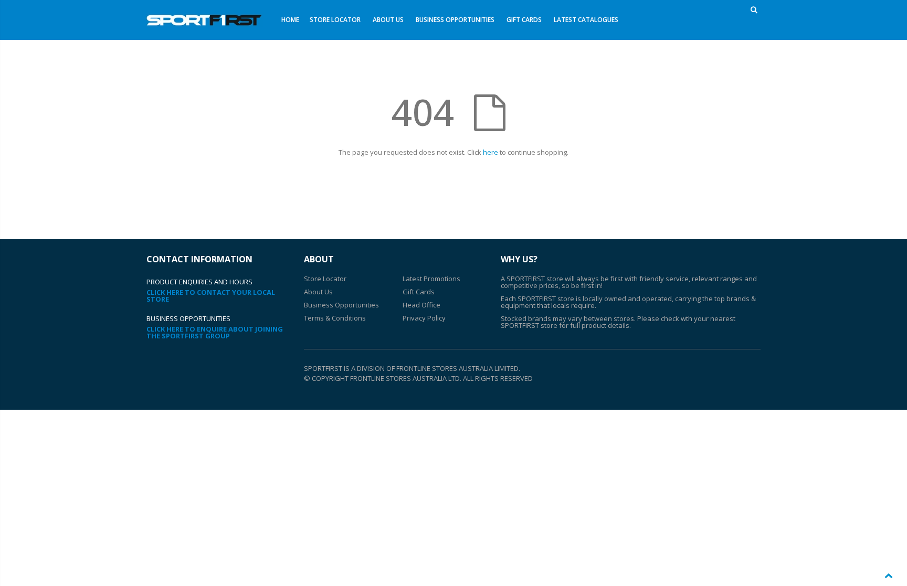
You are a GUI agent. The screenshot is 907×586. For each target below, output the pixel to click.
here (490, 152)
